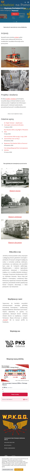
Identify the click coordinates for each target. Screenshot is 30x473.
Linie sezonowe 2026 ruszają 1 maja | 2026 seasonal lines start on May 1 (15, 137)
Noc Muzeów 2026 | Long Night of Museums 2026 (16, 131)
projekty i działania (11, 99)
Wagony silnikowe (15, 217)
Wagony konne (15, 191)
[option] (15, 344)
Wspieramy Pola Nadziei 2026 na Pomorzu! (15, 143)
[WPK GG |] (2, 2)
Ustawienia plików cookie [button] (8, 469)
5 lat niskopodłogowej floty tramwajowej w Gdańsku (16, 149)
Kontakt (5, 320)
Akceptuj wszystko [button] (18, 469)
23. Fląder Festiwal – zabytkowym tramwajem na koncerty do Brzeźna (13, 124)
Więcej (21, 14)
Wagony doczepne (15, 242)
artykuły (16, 37)
